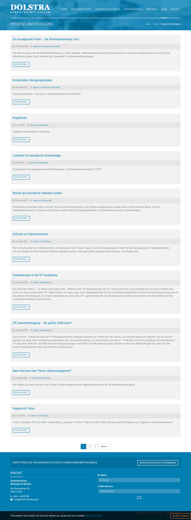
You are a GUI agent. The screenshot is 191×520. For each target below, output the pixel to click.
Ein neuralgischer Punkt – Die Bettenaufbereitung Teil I (46, 39)
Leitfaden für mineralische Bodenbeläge (37, 155)
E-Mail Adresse (105, 486)
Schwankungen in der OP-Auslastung (35, 275)
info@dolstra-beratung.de (26, 499)
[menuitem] (64, 9)
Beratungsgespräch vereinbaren (158, 463)
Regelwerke (20, 118)
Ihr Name (102, 475)
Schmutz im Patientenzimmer (30, 234)
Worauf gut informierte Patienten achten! (37, 193)
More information (94, 515)
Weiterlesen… (21, 64)
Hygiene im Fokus (23, 408)
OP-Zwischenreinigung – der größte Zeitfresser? (42, 323)
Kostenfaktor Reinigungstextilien (32, 80)
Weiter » (104, 446)
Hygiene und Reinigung (42, 46)
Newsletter (56, 46)
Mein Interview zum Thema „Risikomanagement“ (42, 371)
